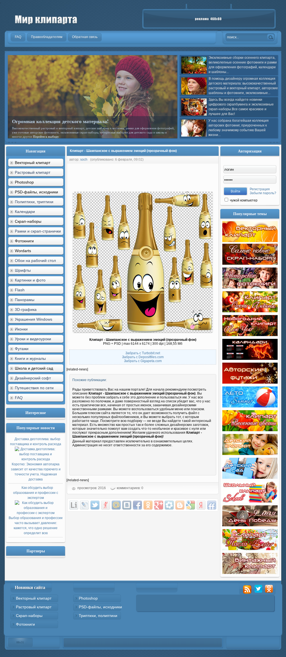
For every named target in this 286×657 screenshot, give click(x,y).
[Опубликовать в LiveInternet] (73, 505)
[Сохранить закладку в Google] (190, 505)
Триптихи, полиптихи (98, 615)
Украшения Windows (33, 319)
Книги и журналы (30, 358)
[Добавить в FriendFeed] (211, 505)
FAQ (19, 397)
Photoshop (88, 598)
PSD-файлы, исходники (100, 607)
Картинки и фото (30, 280)
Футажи (21, 348)
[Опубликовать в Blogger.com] (179, 505)
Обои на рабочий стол (35, 260)
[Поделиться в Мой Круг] (169, 505)
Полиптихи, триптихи (34, 202)
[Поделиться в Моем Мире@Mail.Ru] (116, 505)
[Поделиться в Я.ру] (105, 505)
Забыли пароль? (263, 193)
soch (83, 159)
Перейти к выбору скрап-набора (81, 132)
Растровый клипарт (32, 172)
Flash (20, 290)
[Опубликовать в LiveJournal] (84, 505)
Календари (25, 211)
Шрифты (23, 270)
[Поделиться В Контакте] (126, 505)
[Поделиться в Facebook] (137, 505)
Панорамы (24, 299)
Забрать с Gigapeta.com (143, 361)
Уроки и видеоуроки (33, 339)
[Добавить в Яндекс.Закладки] (201, 505)
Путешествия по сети (34, 388)
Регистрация (260, 189)
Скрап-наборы (29, 615)
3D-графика (26, 309)
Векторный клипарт (33, 598)
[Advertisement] (168, 176)
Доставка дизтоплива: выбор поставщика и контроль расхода (35, 459)
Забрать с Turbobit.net (142, 353)
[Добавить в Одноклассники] (148, 505)
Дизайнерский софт (33, 378)
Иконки (21, 329)
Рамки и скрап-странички (38, 231)
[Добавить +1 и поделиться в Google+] (158, 505)
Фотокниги (25, 624)
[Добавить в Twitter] (94, 505)
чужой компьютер (243, 200)
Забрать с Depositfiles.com (143, 357)
